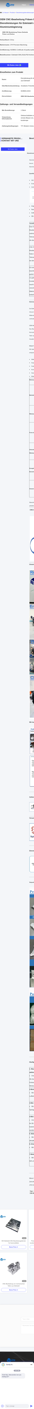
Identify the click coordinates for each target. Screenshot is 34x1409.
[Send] (31, 1406)
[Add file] (2, 1406)
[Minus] (31, 1364)
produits (12, 12)
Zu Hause (5, 12)
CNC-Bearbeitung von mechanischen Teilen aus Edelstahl (14, 1285)
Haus (24, 5)
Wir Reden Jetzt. (13, 65)
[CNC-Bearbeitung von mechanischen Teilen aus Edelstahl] (13, 1267)
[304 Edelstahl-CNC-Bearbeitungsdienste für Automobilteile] (13, 1224)
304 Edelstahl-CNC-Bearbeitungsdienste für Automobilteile (14, 1242)
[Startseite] (10, 4)
